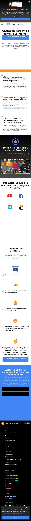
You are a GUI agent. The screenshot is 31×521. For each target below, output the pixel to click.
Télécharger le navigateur (10, 432)
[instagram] (21, 505)
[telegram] (13, 505)
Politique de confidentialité (10, 462)
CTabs (6, 498)
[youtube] (24, 505)
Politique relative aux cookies (11, 464)
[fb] (10, 505)
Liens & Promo (8, 451)
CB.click (7, 493)
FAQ (6, 435)
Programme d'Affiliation (10, 440)
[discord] (6, 505)
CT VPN (7, 491)
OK (16, 517)
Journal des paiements (9, 454)
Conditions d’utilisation (9, 456)
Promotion (7, 467)
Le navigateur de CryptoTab (9, 83)
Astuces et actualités (9, 449)
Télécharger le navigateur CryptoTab (16, 359)
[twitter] (17, 505)
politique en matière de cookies (13, 513)
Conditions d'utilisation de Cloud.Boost (13, 459)
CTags (6, 488)
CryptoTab (7, 438)
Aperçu (6, 430)
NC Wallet (7, 446)
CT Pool (6, 483)
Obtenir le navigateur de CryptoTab (16, 37)
